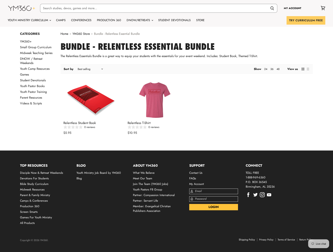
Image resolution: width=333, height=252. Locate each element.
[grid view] (303, 69)
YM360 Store (81, 34)
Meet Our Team (142, 178)
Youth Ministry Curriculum (28, 20)
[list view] (308, 69)
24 (265, 69)
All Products (27, 223)
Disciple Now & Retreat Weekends (41, 173)
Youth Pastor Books (32, 86)
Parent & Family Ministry (35, 195)
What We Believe (144, 173)
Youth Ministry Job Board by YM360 (99, 173)
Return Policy (306, 239)
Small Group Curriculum (35, 47)
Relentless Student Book (79, 123)
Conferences (81, 20)
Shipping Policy (247, 239)
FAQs (192, 178)
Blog (79, 178)
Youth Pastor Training (33, 92)
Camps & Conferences (34, 201)
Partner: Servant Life (145, 201)
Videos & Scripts (31, 103)
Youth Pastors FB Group (147, 189)
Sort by (68, 69)
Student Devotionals (174, 20)
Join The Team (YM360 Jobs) (150, 184)
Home (64, 34)
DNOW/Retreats (139, 20)
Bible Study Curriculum (34, 184)
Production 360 (109, 20)
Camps (61, 20)
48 (278, 69)
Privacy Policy (266, 239)
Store (200, 20)
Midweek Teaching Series (36, 53)
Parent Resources (31, 97)
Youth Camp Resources (35, 69)
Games (24, 74)
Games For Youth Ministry (36, 217)
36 (271, 69)
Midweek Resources (32, 189)
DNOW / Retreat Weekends (31, 61)
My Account (196, 184)
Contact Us (195, 173)
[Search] (272, 8)
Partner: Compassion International (154, 195)
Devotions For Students (34, 178)
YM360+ (26, 41)
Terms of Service (286, 239)
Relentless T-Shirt (139, 123)
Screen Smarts (29, 212)
